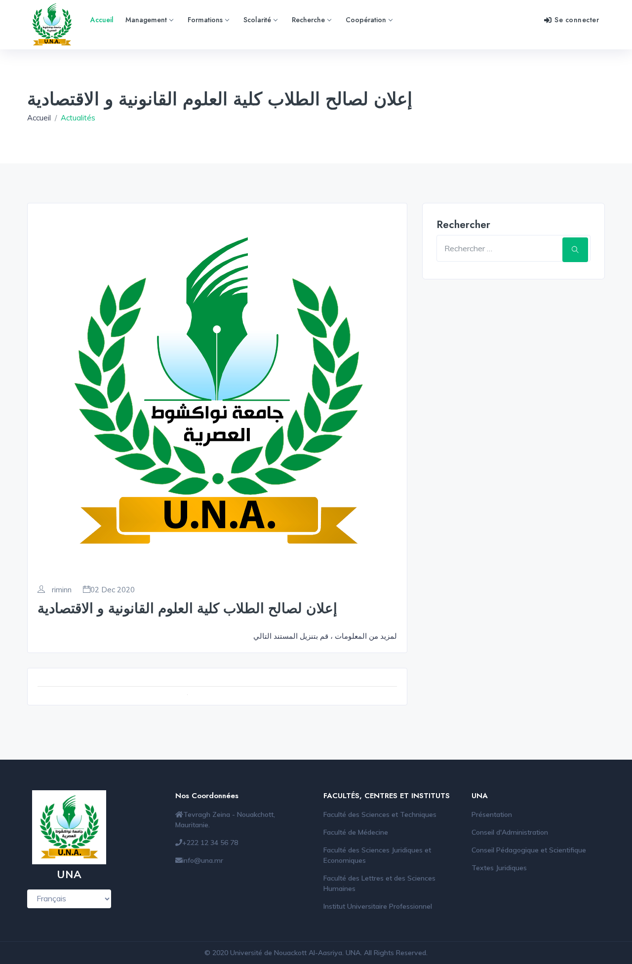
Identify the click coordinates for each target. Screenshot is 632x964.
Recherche (308, 20)
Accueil (102, 20)
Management (146, 20)
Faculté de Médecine (355, 832)
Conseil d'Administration (510, 832)
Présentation (492, 814)
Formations (205, 20)
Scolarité (257, 20)
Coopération (366, 20)
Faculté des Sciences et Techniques (379, 814)
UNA (353, 952)
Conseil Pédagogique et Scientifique (529, 850)
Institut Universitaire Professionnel (377, 906)
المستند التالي (275, 636)
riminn (61, 589)
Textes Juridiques (499, 867)
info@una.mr (202, 860)
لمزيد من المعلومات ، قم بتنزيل (347, 636)
